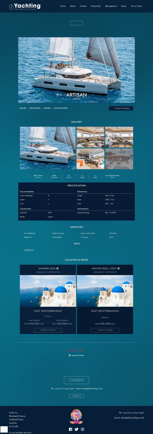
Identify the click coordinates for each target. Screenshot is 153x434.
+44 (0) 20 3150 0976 (64, 389)
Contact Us (76, 396)
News (123, 6)
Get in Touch (136, 6)
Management (111, 6)
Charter (83, 6)
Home (63, 6)
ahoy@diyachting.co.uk (91, 389)
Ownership (96, 6)
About (73, 6)
